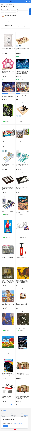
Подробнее (12, 425)
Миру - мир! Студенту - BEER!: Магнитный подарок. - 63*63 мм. (8, 327)
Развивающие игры (8, 25)
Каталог (22, 413)
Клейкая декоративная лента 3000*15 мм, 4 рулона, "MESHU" (8, 165)
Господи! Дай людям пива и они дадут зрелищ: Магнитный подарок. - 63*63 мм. (8, 304)
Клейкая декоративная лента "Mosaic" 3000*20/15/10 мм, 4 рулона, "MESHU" (7, 211)
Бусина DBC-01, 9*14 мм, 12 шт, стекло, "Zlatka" (7, 258)
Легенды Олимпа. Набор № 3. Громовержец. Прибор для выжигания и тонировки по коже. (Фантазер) (22, 374)
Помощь (12, 413)
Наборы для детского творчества (11, 15)
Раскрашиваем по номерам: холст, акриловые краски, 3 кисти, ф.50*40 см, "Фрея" (22, 95)
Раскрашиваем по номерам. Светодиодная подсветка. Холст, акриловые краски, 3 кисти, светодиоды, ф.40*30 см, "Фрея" (22, 72)
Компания (2, 413)
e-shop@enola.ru (4, 410)
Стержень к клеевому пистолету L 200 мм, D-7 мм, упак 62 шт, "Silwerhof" (8, 49)
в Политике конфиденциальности (17, 423)
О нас (1, 415)
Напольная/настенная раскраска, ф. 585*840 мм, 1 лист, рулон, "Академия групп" (22, 235)
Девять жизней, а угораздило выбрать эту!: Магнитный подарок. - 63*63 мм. (22, 304)
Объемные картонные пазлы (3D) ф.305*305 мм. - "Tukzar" (21, 142)
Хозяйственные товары (24, 416)
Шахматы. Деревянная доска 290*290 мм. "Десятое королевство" (22, 49)
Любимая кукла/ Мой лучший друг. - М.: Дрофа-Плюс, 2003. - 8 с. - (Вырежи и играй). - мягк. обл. (8, 235)
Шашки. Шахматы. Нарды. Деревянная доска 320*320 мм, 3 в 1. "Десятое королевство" (22, 119)
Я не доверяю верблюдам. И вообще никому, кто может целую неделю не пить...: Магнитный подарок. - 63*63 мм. (22, 281)
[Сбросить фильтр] (17, 11)
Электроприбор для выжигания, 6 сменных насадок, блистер (7, 397)
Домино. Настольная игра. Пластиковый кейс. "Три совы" (22, 188)
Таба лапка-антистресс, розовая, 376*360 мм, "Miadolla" (8, 72)
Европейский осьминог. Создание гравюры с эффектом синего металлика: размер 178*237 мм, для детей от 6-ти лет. (8, 374)
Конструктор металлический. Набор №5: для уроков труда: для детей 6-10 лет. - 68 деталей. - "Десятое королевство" (8, 142)
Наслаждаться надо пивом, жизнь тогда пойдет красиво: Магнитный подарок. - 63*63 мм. (8, 351)
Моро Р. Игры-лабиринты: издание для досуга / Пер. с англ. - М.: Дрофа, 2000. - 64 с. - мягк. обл (22, 211)
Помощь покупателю (13, 415)
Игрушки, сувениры (8, 21)
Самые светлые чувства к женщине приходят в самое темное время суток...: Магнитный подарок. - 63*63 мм (22, 328)
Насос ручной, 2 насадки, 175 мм (21, 257)
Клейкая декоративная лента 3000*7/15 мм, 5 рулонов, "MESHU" (22, 165)
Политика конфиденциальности (5, 416)
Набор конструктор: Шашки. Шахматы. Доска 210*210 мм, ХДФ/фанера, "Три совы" (7, 188)
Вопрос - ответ (13, 416)
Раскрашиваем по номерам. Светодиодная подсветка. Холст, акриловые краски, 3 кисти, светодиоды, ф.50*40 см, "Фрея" (8, 95)
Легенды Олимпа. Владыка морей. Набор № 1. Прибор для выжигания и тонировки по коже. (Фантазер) (22, 397)
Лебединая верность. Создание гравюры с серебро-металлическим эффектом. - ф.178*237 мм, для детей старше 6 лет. (22, 351)
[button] (5, 93)
